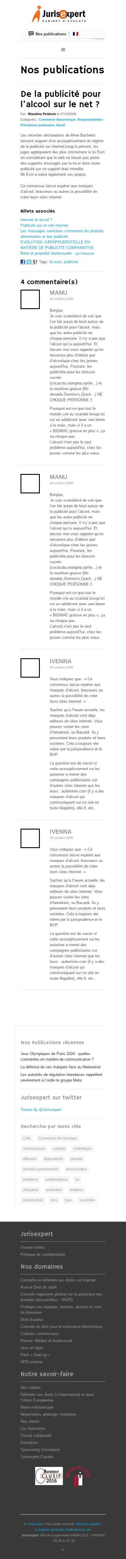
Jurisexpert (35, 1524)
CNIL (27, 1138)
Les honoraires (33, 1428)
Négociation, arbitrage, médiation (48, 1414)
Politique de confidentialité (43, 1254)
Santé (60, 125)
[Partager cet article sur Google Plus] (35, 263)
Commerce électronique (57, 119)
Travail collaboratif (36, 1435)
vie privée (87, 1200)
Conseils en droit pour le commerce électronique (61, 1326)
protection (54, 1190)
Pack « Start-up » (35, 1355)
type (68, 1200)
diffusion (29, 1159)
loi (77, 1179)
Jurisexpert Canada (37, 1456)
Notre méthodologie (37, 1407)
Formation (29, 1442)
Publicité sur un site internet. (45, 225)
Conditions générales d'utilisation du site (63, 1529)
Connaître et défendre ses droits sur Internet (58, 1280)
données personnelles (41, 1169)
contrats (59, 1149)
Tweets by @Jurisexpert (41, 1109)
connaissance (34, 1149)
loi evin (56, 262)
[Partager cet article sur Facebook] (23, 263)
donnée (77, 1159)
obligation (31, 1190)
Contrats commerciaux (40, 1333)
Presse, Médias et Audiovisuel (46, 1341)
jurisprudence (57, 1179)
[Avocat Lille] (63, 14)
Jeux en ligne (32, 1348)
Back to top (63, 1550)
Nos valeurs (31, 1387)
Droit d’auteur (32, 1319)
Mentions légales (88, 1524)
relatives (76, 1190)
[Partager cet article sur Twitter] (29, 263)
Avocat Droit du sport (39, 1287)
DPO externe (31, 1362)
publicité (71, 262)
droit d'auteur (76, 1169)
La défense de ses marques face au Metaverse (61, 1067)
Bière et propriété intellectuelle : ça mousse (57, 253)
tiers (54, 1200)
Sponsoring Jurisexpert (40, 1449)
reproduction (33, 1200)
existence (30, 1179)
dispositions (53, 1159)
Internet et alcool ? (36, 220)
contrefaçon (82, 1149)
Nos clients (30, 1421)
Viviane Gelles (33, 1247)
